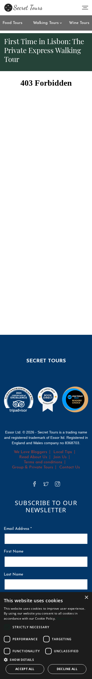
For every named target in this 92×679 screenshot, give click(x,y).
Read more (64, 618)
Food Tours (12, 23)
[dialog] (46, 635)
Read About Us (33, 457)
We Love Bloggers (30, 452)
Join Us (60, 457)
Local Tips (62, 452)
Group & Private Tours (32, 467)
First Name (14, 552)
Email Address (18, 529)
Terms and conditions (43, 462)
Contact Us (69, 467)
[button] (46, 659)
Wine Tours (79, 23)
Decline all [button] (67, 669)
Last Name (13, 574)
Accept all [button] (24, 669)
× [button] (86, 597)
